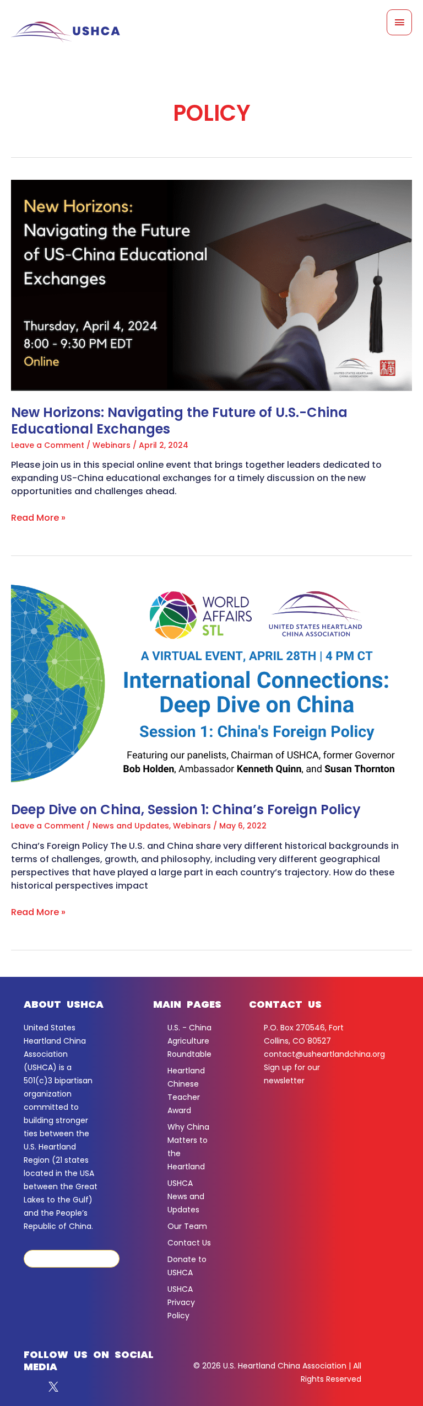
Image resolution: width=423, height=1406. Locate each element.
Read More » (38, 517)
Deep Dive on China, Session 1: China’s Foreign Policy (186, 809)
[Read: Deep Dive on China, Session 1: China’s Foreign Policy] (211, 682)
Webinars (112, 445)
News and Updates (131, 825)
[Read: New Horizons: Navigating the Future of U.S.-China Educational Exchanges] (211, 285)
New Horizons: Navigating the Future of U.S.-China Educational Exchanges (179, 420)
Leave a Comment (47, 445)
